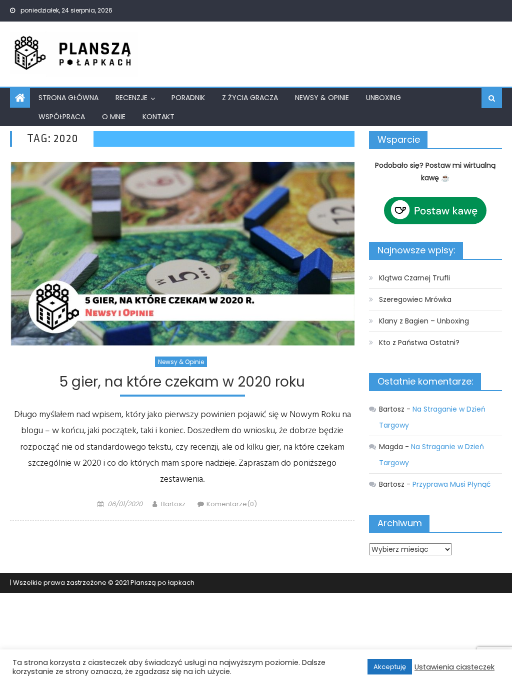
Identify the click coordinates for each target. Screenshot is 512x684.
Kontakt (158, 117)
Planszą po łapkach (162, 582)
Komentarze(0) (231, 504)
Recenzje (132, 98)
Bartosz (173, 504)
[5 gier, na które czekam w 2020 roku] (182, 254)
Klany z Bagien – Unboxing (424, 321)
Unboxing (383, 98)
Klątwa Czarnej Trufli (414, 278)
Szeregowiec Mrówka (415, 299)
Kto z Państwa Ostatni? (419, 342)
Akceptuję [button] (390, 666)
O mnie (114, 117)
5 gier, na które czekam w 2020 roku (182, 382)
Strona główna (68, 98)
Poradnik (188, 98)
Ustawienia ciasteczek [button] (454, 666)
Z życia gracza (250, 98)
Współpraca (61, 117)
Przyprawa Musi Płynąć (451, 484)
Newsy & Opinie (322, 98)
